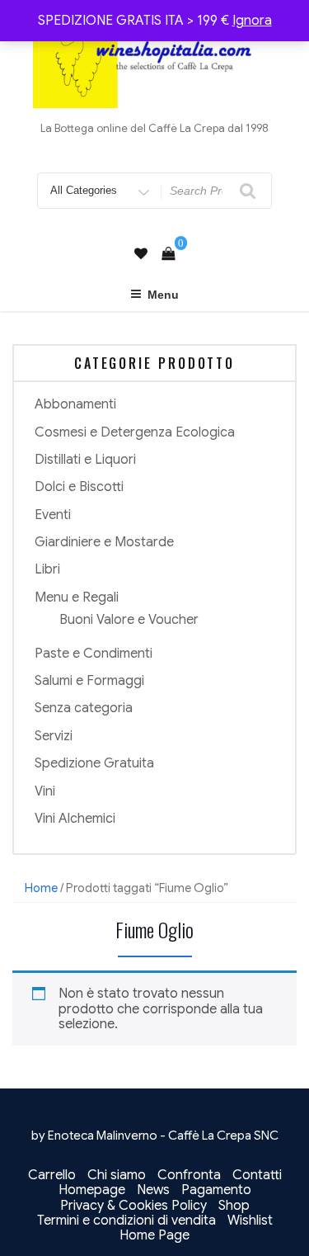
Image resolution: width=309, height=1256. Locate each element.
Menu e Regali (77, 597)
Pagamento (216, 1190)
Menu (163, 294)
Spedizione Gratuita (94, 763)
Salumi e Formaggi (89, 681)
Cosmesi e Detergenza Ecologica (135, 432)
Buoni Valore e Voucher (129, 619)
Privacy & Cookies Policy (133, 1205)
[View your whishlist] (140, 254)
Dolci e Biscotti (79, 487)
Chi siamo (116, 1175)
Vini (45, 791)
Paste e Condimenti (93, 653)
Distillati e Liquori (85, 459)
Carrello (52, 1175)
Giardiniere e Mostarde (104, 542)
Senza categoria (84, 708)
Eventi (53, 515)
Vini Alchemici (75, 818)
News (153, 1190)
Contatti (257, 1175)
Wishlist (250, 1220)
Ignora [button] (252, 20)
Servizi (54, 736)
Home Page (154, 1235)
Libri (47, 569)
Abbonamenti (75, 404)
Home (41, 888)
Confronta (189, 1175)
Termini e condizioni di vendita (126, 1220)
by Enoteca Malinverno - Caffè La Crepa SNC (155, 1135)
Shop (234, 1205)
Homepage (92, 1190)
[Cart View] (168, 254)
